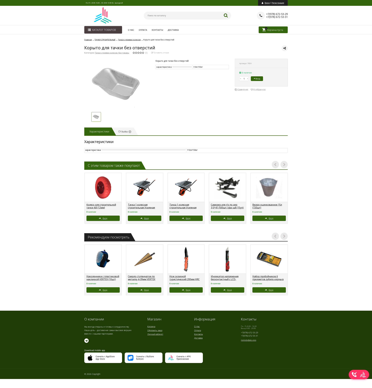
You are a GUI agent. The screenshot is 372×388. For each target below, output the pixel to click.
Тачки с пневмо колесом (106, 52)
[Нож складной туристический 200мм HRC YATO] (186, 259)
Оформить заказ (154, 330)
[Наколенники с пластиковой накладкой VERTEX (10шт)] (103, 259)
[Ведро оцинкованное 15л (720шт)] (269, 187)
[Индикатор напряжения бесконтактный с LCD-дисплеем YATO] (227, 259)
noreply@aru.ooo (248, 340)
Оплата (143, 29)
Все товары (123, 52)
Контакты (157, 29)
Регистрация (278, 3)
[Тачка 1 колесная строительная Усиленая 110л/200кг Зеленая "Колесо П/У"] (144, 187)
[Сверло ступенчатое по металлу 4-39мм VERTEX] (144, 259)
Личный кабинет (155, 334)
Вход (267, 3)
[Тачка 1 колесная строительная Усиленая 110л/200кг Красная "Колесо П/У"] (186, 187)
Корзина (151, 326)
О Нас (131, 29)
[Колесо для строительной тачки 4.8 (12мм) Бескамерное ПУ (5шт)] (103, 187)
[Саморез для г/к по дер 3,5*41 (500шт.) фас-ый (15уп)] (227, 187)
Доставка (173, 29)
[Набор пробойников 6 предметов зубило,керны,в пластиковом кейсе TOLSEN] (269, 259)
